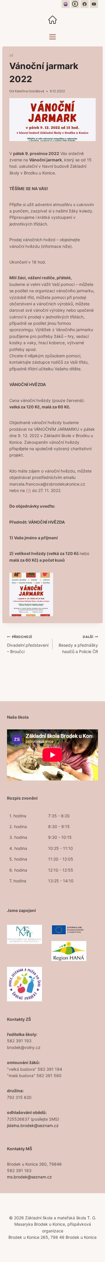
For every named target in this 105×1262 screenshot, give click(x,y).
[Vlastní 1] (66, 4)
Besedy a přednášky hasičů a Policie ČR (78, 644)
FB (28, 490)
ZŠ (11, 55)
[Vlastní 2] (75, 4)
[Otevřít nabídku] (52, 36)
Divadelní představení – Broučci (27, 644)
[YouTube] (94, 4)
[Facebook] (84, 4)
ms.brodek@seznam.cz (29, 1176)
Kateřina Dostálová (29, 91)
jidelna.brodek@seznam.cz (33, 1125)
